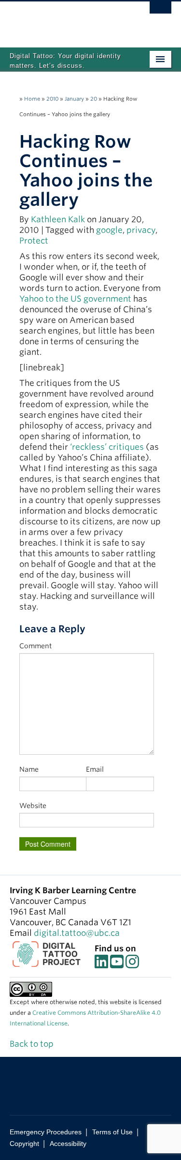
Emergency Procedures (46, 1132)
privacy (140, 230)
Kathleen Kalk (58, 219)
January (74, 98)
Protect (33, 240)
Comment (35, 646)
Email (95, 769)
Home (32, 98)
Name (29, 769)
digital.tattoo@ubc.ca (77, 933)
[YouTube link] (117, 964)
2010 (52, 98)
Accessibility (68, 1143)
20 (93, 98)
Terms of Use (112, 1132)
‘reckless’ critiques (107, 447)
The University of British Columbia (66, 19)
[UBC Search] (160, 12)
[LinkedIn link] (101, 964)
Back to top (33, 1044)
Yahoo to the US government (75, 299)
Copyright (24, 1143)
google (109, 230)
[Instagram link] (132, 964)
